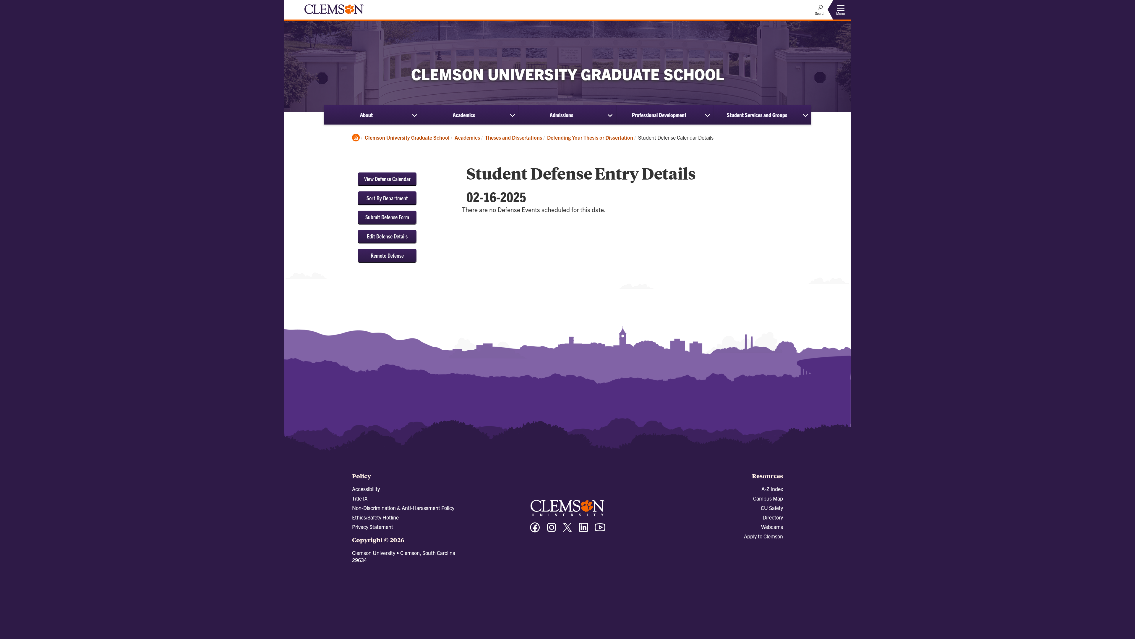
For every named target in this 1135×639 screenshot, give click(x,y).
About (366, 114)
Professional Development (659, 114)
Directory (773, 517)
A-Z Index (772, 488)
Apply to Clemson (763, 536)
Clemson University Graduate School (407, 137)
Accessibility (366, 488)
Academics (464, 114)
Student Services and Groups (757, 114)
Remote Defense (387, 255)
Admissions (561, 114)
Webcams (772, 526)
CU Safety (772, 507)
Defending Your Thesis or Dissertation (590, 137)
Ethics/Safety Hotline (375, 517)
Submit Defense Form (387, 216)
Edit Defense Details (387, 236)
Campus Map (768, 498)
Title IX (359, 498)
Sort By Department (387, 197)
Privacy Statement (372, 526)
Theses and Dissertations (513, 137)
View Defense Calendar (387, 178)
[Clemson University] (334, 15)
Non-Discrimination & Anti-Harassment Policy (403, 507)
